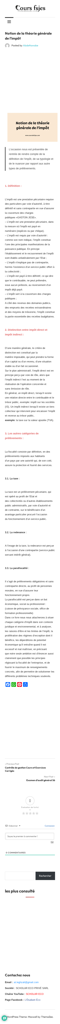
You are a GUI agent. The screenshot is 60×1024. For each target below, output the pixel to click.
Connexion (49, 825)
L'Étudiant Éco (32, 999)
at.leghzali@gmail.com (26, 982)
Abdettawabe (30, 45)
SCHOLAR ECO (35, 994)
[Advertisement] (30, 81)
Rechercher (45, 875)
